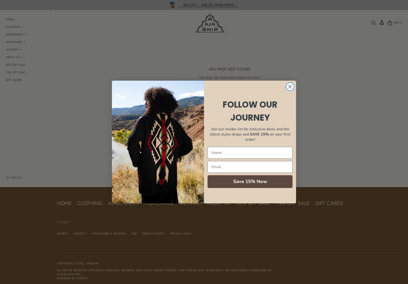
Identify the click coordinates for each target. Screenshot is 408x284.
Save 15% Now (250, 181)
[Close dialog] (290, 87)
